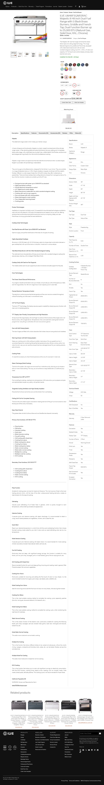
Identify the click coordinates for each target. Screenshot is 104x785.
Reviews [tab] (64, 133)
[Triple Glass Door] (74, 93)
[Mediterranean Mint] (62, 69)
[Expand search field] (76, 6)
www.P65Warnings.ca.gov (19, 685)
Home (61, 12)
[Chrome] (66, 77)
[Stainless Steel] (70, 69)
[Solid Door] (78, 93)
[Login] (79, 6)
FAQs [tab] (71, 133)
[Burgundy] (74, 65)
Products (66, 12)
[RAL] (66, 69)
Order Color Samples (79, 102)
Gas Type (63, 90)
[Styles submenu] (9, 6)
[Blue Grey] (66, 65)
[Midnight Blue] (83, 65)
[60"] (78, 85)
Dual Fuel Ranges (77, 12)
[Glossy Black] (70, 65)
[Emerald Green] (78, 65)
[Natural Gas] (62, 93)
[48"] (74, 85)
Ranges (70, 12)
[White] (74, 69)
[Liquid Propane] (66, 93)
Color (62, 61)
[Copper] (74, 77)
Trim (62, 74)
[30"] (62, 85)
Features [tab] (34, 133)
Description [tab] (15, 133)
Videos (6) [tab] (78, 133)
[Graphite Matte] (87, 65)
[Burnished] (62, 77)
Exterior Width (65, 82)
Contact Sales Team (66, 102)
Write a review (64, 35)
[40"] (70, 85)
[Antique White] (62, 65)
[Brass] (70, 77)
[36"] (66, 85)
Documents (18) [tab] (43, 133)
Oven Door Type (77, 90)
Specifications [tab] (25, 133)
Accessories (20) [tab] (55, 133)
